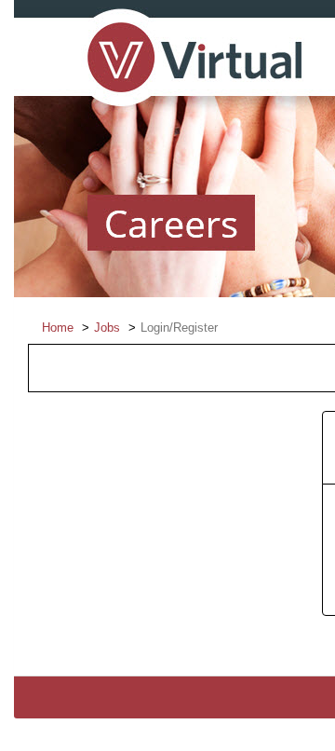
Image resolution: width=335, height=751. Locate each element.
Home (58, 328)
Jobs (107, 328)
